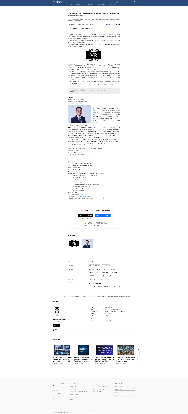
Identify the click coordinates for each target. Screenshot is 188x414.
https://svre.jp (76, 171)
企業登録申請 (123, 2)
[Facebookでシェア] (110, 24)
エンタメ (76, 4)
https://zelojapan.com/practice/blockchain (101, 145)
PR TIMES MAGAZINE (74, 394)
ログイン (130, 2)
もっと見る (133, 339)
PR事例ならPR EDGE (97, 391)
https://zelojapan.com (82, 154)
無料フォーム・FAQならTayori (99, 389)
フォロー (56, 325)
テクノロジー (59, 4)
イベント (91, 261)
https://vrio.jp (83, 194)
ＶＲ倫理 (101, 276)
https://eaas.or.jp (87, 196)
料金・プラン (55, 390)
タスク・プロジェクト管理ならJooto (100, 386)
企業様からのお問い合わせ (102, 410)
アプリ (70, 4)
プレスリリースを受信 (114, 2)
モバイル (66, 4)
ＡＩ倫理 (108, 276)
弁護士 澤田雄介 (93, 276)
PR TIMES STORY (73, 386)
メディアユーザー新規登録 (102, 215)
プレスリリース (62, 296)
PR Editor (71, 399)
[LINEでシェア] (112, 24)
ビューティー (82, 4)
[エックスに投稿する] (107, 24)
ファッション (90, 4)
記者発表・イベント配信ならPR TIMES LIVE (78, 391)
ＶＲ (97, 272)
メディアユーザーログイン (85, 215)
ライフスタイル (98, 4)
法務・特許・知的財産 (94, 265)
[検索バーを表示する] (134, 2)
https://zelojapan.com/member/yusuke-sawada (78, 103)
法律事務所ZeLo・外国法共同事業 (109, 272)
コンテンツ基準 (72, 410)
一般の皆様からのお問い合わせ (115, 410)
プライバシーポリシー (62, 410)
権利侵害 (106, 269)
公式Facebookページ (118, 386)
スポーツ (115, 4)
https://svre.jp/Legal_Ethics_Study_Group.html (96, 90)
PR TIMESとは (56, 388)
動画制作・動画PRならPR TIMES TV (77, 389)
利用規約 (78, 410)
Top (53, 4)
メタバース (91, 269)
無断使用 (91, 272)
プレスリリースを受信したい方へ (59, 393)
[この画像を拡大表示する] (74, 243)
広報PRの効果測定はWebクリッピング (77, 397)
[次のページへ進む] (139, 350)
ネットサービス (106, 265)
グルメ (110, 4)
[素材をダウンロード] (116, 24)
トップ (55, 296)
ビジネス (105, 4)
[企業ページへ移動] (57, 312)
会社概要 (54, 410)
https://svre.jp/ (78, 91)
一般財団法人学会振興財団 (73, 296)
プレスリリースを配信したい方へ (59, 396)
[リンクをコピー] (119, 24)
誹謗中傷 (113, 269)
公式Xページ (116, 392)
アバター (99, 269)
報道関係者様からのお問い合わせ (88, 410)
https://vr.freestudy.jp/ (99, 198)
